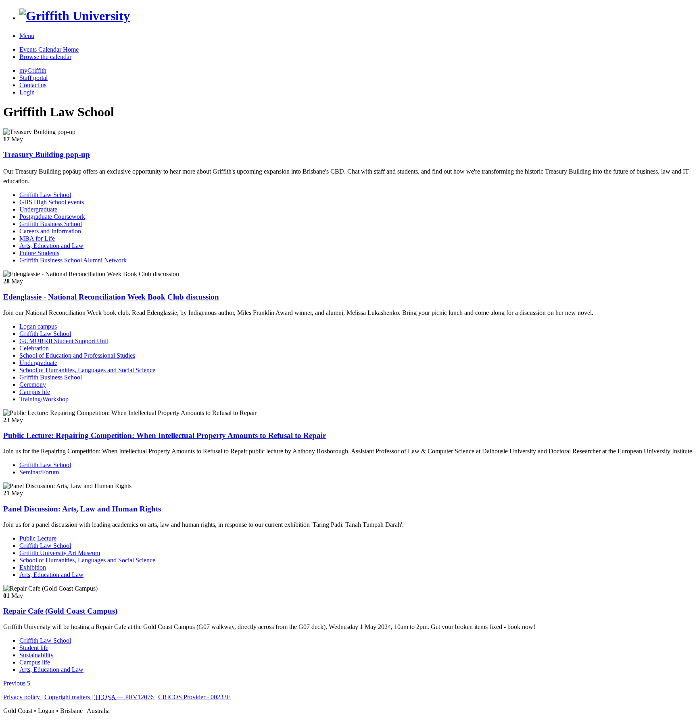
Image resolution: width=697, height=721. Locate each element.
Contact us (32, 85)
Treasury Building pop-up (46, 154)
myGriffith (32, 70)
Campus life (34, 391)
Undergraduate (38, 209)
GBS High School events (51, 202)
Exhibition (32, 567)
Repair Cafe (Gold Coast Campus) (60, 611)
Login (27, 92)
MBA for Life (37, 238)
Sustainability (36, 655)
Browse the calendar (45, 56)
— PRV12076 (124, 697)
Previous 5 (16, 683)
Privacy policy (22, 697)
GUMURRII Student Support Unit (63, 340)
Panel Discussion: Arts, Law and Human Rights (82, 509)
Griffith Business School (50, 223)
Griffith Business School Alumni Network (73, 260)
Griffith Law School (45, 194)
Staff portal (33, 77)
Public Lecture (37, 538)
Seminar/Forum (39, 472)
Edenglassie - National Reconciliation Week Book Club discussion (111, 297)
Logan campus (38, 326)
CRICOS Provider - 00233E (194, 697)
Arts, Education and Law (51, 245)
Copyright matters (68, 697)
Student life (33, 647)
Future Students (39, 252)
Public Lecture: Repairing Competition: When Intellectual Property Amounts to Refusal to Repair (164, 435)
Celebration (34, 348)
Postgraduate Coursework (52, 216)
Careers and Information (50, 231)
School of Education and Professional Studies (77, 355)
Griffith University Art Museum (59, 552)
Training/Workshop (44, 399)
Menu (26, 35)
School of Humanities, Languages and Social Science (87, 370)
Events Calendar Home (49, 49)
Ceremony (32, 384)
